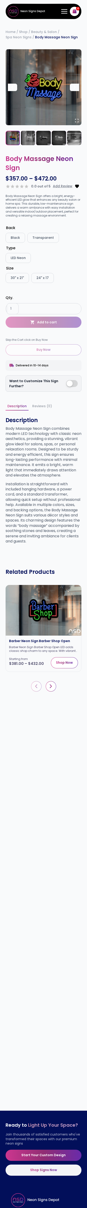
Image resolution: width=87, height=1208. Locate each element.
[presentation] (36, 686)
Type (10, 248)
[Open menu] (63, 11)
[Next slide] (74, 87)
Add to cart (47, 322)
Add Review (62, 186)
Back (10, 227)
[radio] (15, 238)
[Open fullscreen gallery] (77, 120)
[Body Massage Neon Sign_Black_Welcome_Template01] (43, 87)
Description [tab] (17, 406)
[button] (13, 138)
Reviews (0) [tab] (42, 406)
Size (9, 268)
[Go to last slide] (12, 87)
